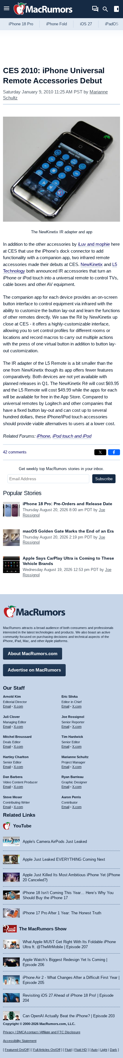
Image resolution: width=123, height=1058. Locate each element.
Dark (113, 1049)
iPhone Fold (56, 24)
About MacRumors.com (32, 653)
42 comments (15, 452)
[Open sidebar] (116, 9)
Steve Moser (12, 797)
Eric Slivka (69, 696)
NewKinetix (92, 264)
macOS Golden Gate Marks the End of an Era (68, 531)
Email (7, 706)
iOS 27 (86, 24)
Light (103, 1049)
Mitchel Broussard (17, 736)
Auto (94, 1049)
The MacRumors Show (43, 928)
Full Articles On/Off (46, 1049)
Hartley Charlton (16, 757)
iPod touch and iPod (72, 436)
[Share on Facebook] (114, 452)
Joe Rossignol (72, 717)
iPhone (43, 436)
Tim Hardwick (72, 736)
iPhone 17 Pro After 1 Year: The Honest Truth (62, 913)
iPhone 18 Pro (21, 24)
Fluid (68, 1049)
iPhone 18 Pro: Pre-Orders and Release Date (67, 503)
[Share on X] (100, 452)
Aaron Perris (71, 797)
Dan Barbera (12, 777)
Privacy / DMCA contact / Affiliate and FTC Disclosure (41, 1032)
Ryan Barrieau (72, 777)
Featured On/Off (17, 1049)
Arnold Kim (12, 696)
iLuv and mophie (94, 244)
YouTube (22, 825)
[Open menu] (6, 9)
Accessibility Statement (19, 1041)
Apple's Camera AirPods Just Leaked (55, 841)
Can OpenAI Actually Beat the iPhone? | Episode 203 (69, 1016)
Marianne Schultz (75, 757)
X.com (18, 706)
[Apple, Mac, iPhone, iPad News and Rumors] (43, 15)
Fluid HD (80, 1049)
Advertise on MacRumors (34, 669)
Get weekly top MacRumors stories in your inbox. (61, 469)
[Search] (107, 9)
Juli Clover (11, 717)
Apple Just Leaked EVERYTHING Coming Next (64, 859)
